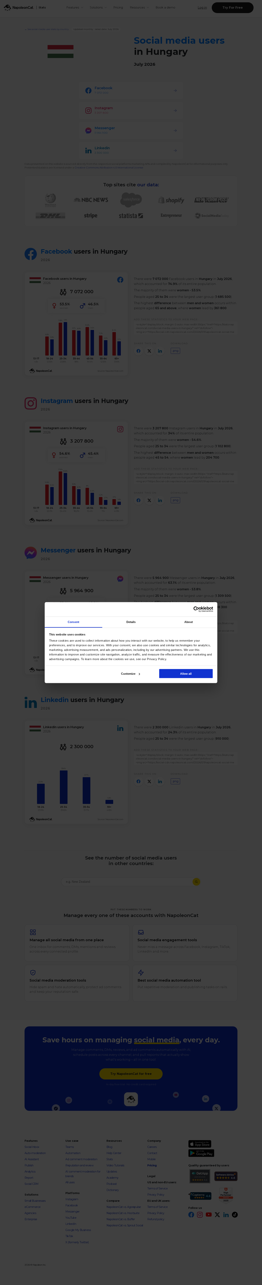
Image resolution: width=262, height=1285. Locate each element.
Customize (128, 673)
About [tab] (188, 621)
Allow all (186, 673)
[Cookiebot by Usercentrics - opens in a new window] (196, 609)
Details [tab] (131, 621)
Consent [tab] (73, 621)
